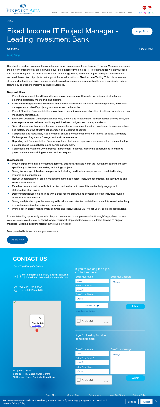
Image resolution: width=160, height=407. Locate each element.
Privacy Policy (18, 403)
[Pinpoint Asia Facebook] (140, 12)
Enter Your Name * (84, 277)
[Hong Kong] (144, 8)
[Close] (156, 401)
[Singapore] (149, 8)
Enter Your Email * (84, 285)
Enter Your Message (120, 277)
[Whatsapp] (153, 12)
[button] (142, 31)
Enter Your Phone (84, 294)
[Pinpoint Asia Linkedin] (149, 12)
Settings (132, 401)
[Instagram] (144, 12)
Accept (146, 401)
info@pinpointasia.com (56, 274)
